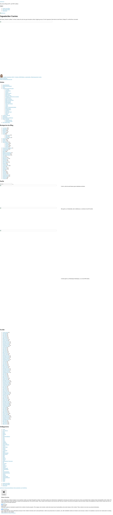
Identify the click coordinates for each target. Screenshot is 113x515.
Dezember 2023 (6, 368)
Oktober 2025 (5, 344)
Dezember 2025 (6, 341)
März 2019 (5, 423)
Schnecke (5, 465)
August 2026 (5, 332)
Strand (4, 474)
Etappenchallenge (6, 436)
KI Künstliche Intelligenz (8, 117)
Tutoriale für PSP (8, 121)
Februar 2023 (5, 378)
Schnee (4, 467)
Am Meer (7, 89)
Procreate (4, 160)
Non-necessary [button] (4, 508)
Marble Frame (5, 452)
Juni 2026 (5, 334)
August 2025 (5, 346)
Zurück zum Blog (6, 8)
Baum (4, 433)
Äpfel (4, 481)
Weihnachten (8, 137)
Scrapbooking (8, 109)
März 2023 (5, 377)
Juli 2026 (4, 333)
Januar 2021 (5, 400)
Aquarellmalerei (6, 84)
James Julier (5, 447)
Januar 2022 (5, 391)
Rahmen (4, 163)
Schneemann (5, 468)
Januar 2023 (5, 379)
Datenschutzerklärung (7, 86)
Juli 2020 (4, 407)
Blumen (4, 130)
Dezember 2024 (6, 355)
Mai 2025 (5, 350)
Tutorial (4, 475)
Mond (4, 457)
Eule (4, 437)
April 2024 (5, 364)
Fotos (4, 87)
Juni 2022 (5, 386)
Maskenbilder (8, 102)
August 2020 (5, 406)
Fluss (4, 440)
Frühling (22, 77)
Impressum (5, 10)
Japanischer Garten (37, 77)
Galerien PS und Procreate (8, 88)
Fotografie (5, 138)
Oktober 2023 (5, 371)
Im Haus (4, 140)
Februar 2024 (5, 366)
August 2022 (5, 385)
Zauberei (4, 178)
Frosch (4, 441)
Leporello (5, 150)
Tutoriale (4, 173)
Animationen (8, 90)
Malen (32, 77)
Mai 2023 (5, 374)
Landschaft (5, 450)
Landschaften (27, 77)
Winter (6, 114)
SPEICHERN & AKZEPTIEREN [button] (8, 513)
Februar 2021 (5, 399)
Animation (5, 129)
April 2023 (5, 375)
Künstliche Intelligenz (7, 148)
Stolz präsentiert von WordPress (20, 487)
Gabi (4, 77)
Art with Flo (5, 430)
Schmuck (4, 164)
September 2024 (6, 359)
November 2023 (6, 370)
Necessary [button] (3, 503)
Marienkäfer (5, 454)
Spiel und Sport (8, 111)
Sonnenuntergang (6, 472)
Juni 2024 (5, 362)
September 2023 (6, 372)
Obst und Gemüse (9, 103)
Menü (2, 6)
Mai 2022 (5, 387)
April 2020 (5, 411)
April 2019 (5, 422)
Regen (4, 464)
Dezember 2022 (6, 380)
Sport (4, 170)
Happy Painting (6, 444)
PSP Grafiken (5, 162)
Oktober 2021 (5, 394)
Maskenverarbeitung (7, 152)
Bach (4, 431)
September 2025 (6, 345)
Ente (4, 435)
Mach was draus (8, 99)
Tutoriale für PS (8, 120)
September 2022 (6, 384)
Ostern (6, 106)
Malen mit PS (8, 101)
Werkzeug (5, 177)
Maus (4, 455)
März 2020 (5, 412)
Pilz (3, 462)
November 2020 (6, 402)
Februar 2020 (5, 413)
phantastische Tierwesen (8, 461)
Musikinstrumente (6, 153)
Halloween (7, 94)
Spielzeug (5, 169)
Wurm (4, 479)
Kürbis (4, 449)
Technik (4, 171)
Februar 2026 (5, 339)
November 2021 (6, 393)
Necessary (5, 504)
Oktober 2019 (5, 418)
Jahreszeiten (5, 142)
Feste (4, 133)
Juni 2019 (5, 420)
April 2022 (5, 388)
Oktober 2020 (5, 404)
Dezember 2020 (6, 401)
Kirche (4, 448)
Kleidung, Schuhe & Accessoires (12, 96)
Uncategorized (6, 174)
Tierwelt (7, 113)
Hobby (4, 139)
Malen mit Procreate (9, 100)
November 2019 (6, 416)
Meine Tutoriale (6, 119)
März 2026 (5, 338)
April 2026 (5, 337)
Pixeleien (4, 159)
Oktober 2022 (5, 382)
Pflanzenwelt (8, 108)
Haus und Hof (8, 95)
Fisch (4, 438)
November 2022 (6, 381)
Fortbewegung (8, 93)
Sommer (7, 145)
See (3, 470)
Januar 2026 (5, 340)
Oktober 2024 (5, 358)
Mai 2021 (5, 395)
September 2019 (6, 419)
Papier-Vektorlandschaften (10, 107)
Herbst (6, 144)
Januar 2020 (5, 414)
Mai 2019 (5, 421)
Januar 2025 (5, 354)
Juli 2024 (4, 361)
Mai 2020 (5, 409)
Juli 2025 (4, 347)
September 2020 (6, 405)
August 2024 (5, 360)
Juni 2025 (5, 348)
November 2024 (6, 357)
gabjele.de (2, 1)
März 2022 (5, 389)
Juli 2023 (4, 373)
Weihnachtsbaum (6, 477)
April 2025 (5, 351)
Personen (4, 157)
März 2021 (5, 398)
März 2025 (5, 352)
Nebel (4, 460)
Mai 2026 (5, 336)
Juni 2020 (5, 408)
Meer (4, 456)
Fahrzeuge (5, 131)
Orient (6, 104)
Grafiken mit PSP (6, 115)
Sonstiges (7, 110)
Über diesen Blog (6, 9)
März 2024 (5, 365)
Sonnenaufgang (6, 471)
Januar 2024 (5, 367)
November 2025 (6, 343)
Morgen (4, 458)
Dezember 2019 (6, 415)
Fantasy (4, 132)
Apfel (4, 429)
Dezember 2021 (6, 392)
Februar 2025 (5, 353)
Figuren (6, 92)
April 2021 (5, 397)
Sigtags (4, 166)
